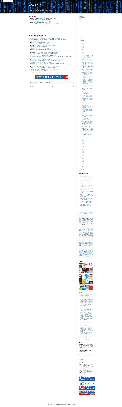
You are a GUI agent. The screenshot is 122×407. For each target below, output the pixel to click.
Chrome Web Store (89, 217)
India (92, 228)
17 (82, 143)
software (91, 245)
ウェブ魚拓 (85, 371)
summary (48, 82)
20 (82, 139)
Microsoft (82, 236)
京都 (92, 254)
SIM (85, 245)
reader (88, 242)
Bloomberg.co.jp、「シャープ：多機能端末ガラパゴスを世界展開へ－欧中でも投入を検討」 (48, 39)
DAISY (80, 221)
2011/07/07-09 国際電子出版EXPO (86, 339)
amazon (85, 212)
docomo (84, 223)
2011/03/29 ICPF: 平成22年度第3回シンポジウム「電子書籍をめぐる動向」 (86, 333)
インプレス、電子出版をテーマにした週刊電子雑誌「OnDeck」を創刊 (44, 45)
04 (82, 163)
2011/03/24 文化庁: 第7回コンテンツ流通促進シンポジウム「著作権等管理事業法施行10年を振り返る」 (86, 328)
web (83, 252)
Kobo (88, 233)
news (82, 237)
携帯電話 (80, 255)
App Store (85, 213)
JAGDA (91, 232)
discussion (80, 223)
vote (81, 252)
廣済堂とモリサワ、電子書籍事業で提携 (39, 46)
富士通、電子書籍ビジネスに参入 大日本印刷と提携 (41, 21)
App (81, 213)
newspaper (85, 237)
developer (80, 222)
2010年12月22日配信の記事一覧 (87, 55)
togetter (86, 249)
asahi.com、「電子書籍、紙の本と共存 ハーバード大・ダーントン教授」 (86, 202)
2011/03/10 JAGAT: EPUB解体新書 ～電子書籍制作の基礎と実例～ (86, 295)
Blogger (74, 404)
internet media (90, 229)
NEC (92, 236)
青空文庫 (86, 256)
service (91, 244)
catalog (80, 217)
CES (82, 217)
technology (83, 249)
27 (82, 46)
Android (88, 212)
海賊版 (85, 254)
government (85, 227)
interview (80, 230)
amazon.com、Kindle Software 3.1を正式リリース (41, 22)
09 (82, 155)
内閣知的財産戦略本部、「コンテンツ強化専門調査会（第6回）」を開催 (86, 176)
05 (82, 161)
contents (91, 219)
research (83, 243)
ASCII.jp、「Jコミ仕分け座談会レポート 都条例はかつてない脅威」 (44, 49)
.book (79, 211)
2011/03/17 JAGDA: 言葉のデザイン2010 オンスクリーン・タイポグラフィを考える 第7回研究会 (86, 313)
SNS (86, 245)
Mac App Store (81, 234)
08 (82, 157)
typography (89, 250)
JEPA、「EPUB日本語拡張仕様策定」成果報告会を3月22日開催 (43, 18)
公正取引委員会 (84, 255)
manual (80, 235)
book (84, 216)
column (83, 218)
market (83, 235)
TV (83, 250)
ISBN (84, 232)
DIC (87, 222)
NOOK (88, 237)
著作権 (89, 256)
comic (87, 218)
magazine (86, 234)
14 (82, 148)
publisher (80, 242)
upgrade (83, 251)
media (89, 235)
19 (82, 140)
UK (92, 250)
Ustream (91, 251)
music (90, 236)
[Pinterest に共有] (36, 82)
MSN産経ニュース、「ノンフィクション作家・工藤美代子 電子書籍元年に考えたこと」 (48, 63)
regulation (91, 242)
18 (82, 142)
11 (82, 152)
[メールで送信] (30, 82)
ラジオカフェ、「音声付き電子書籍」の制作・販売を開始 (42, 62)
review (86, 243)
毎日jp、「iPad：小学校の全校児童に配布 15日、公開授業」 (86, 199)
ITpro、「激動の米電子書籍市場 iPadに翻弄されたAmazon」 (43, 43)
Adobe (89, 211)
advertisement (81, 212)
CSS (90, 220)
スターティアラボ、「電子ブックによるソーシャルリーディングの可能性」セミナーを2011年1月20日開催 (51, 56)
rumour (89, 243)
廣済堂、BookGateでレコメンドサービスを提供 (40, 48)
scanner (80, 244)
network (80, 237)
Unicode (80, 251)
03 (82, 164)
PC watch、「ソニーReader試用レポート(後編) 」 (41, 42)
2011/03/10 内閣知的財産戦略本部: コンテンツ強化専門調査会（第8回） (86, 300)
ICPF (90, 228)
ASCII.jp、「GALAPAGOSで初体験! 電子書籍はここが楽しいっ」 (43, 55)
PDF (84, 239)
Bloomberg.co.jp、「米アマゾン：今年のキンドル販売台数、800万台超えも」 (46, 64)
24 (82, 50)
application (82, 214)
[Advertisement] (51, 29)
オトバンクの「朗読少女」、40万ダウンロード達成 (41, 72)
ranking (85, 242)
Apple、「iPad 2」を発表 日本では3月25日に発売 (41, 19)
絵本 (87, 254)
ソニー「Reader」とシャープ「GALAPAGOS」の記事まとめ (85, 205)
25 (82, 49)
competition (80, 219)
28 (82, 44)
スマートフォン (84, 253)
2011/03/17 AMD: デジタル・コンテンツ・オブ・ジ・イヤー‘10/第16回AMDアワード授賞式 (86, 310)
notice (91, 237)
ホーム (52, 86)
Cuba (92, 220)
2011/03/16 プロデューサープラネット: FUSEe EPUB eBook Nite (86, 307)
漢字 (88, 254)
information (83, 229)
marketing (85, 235)
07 (82, 158)
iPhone (81, 232)
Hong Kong (84, 228)
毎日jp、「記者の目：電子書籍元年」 (38, 41)
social (89, 245)
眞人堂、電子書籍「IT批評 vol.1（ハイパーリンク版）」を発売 (43, 70)
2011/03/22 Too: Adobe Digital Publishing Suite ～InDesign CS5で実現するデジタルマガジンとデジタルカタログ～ (86, 322)
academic (85, 211)
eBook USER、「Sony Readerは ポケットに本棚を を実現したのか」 (44, 52)
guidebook (80, 228)
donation (88, 223)
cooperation (84, 220)
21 (82, 137)
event (88, 224)
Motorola (85, 236)
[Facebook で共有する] (34, 82)
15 (82, 146)
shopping (82, 245)
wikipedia (85, 252)
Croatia (88, 220)
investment (85, 230)
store (92, 246)
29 (82, 43)
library (90, 233)
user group (87, 251)
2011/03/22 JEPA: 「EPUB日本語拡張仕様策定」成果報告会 (86, 319)
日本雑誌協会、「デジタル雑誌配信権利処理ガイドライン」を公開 (86, 186)
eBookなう (35, 5)
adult (92, 211)
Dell (82, 221)
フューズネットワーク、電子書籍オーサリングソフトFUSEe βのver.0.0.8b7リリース (47, 38)
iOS (88, 230)
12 (82, 151)
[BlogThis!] (31, 82)
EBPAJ (92, 223)
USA (85, 251)
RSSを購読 (81, 359)
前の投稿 (72, 86)
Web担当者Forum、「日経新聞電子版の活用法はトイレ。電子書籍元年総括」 (46, 60)
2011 (81, 39)
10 (82, 154)
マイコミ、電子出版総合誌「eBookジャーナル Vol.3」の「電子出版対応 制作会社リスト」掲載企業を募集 (86, 180)
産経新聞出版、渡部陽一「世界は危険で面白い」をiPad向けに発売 (44, 53)
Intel (86, 229)
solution (80, 246)
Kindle (86, 233)
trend (82, 250)
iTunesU (86, 232)
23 (82, 52)
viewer (80, 252)
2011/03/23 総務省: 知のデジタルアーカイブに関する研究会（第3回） (86, 325)
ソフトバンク (89, 253)
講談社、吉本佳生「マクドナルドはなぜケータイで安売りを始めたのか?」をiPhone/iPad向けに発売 (50, 50)
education (80, 224)
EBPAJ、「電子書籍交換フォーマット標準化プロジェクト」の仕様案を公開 (45, 23)
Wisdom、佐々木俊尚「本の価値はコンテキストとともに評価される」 (44, 69)
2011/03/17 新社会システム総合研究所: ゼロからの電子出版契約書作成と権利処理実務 (86, 316)
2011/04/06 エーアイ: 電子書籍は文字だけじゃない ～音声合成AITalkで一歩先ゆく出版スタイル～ (86, 337)
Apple (90, 213)
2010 (81, 40)
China (85, 217)
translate (89, 249)
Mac (92, 233)
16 (82, 145)
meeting (91, 235)
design (92, 221)
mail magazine (90, 234)
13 (82, 149)
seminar (87, 244)
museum (88, 236)
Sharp (80, 245)
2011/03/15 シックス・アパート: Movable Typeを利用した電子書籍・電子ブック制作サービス (86, 304)
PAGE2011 (87, 238)
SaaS (92, 243)
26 (82, 47)
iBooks (87, 228)
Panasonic (91, 238)
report (80, 243)
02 (82, 166)
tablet (80, 249)
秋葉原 (83, 256)
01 (82, 167)
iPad (91, 230)
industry (80, 229)
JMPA (81, 233)
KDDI (83, 233)
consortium (88, 219)
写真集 (81, 256)
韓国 (90, 254)
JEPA (79, 233)
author (92, 214)
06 (82, 160)
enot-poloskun (63, 404)
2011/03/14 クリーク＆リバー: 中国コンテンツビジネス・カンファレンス (86, 302)
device (84, 222)
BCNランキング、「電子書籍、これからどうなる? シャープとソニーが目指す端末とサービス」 (86, 195)
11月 (82, 169)
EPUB (83, 224)
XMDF (92, 252)
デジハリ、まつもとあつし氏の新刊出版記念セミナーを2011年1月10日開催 (45, 66)
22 (82, 53)
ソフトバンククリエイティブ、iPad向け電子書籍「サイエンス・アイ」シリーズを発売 (47, 59)
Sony (83, 246)
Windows (89, 252)
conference (84, 219)
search (83, 244)
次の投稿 (31, 86)
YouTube (80, 253)
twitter (86, 250)
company (91, 218)
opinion (83, 238)
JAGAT (89, 232)
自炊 (87, 255)
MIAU (79, 236)
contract (80, 220)
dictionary (91, 222)
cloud (79, 218)
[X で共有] (33, 82)
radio (83, 242)
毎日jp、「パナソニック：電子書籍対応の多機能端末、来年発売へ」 (44, 67)
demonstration (87, 221)
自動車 (90, 255)
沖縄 (82, 254)
